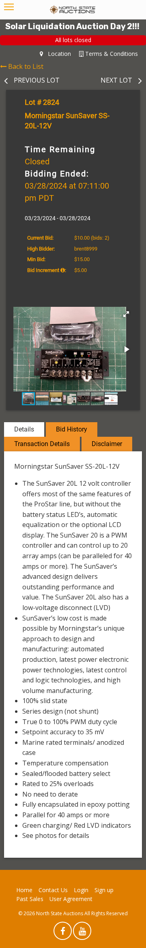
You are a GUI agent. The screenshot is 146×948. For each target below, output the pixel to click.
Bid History (71, 429)
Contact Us (53, 890)
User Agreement (70, 899)
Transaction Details (42, 444)
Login (81, 890)
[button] (126, 314)
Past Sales (29, 899)
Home (24, 890)
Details (24, 429)
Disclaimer (107, 444)
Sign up (104, 890)
